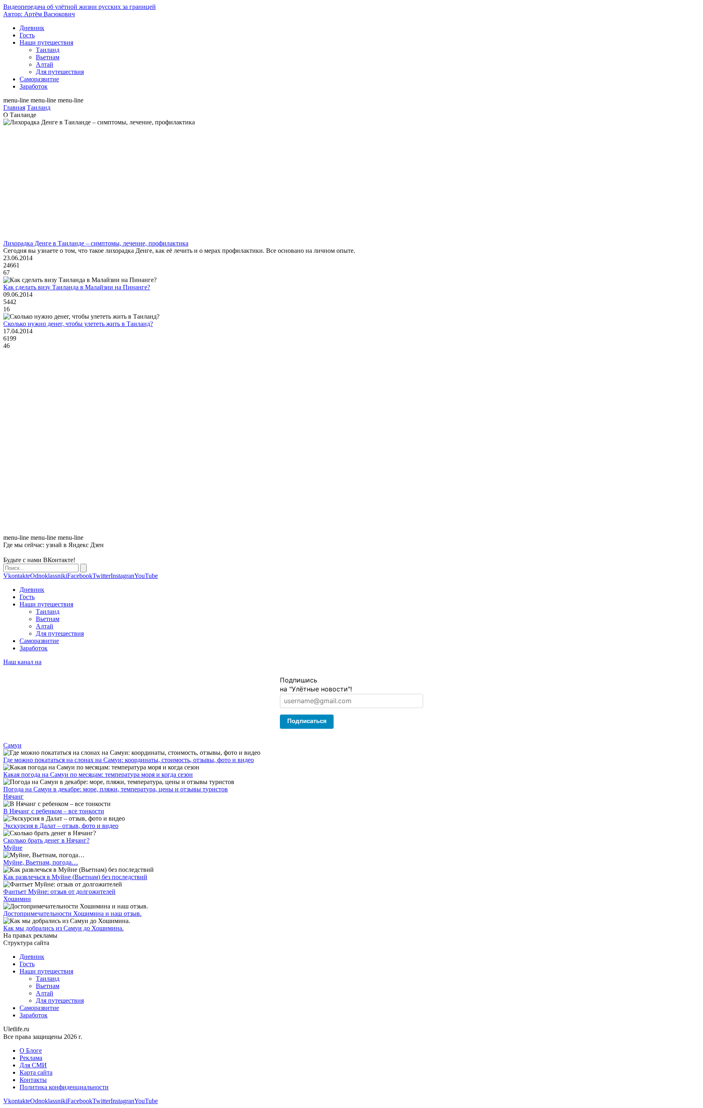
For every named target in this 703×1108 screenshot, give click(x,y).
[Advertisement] (247, 183)
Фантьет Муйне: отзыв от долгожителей (59, 891)
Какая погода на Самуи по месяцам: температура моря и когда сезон (98, 774)
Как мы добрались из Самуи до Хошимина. (63, 928)
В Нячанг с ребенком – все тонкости (53, 811)
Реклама (31, 1057)
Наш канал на (22, 661)
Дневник (32, 27)
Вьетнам (47, 57)
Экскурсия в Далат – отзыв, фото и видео (60, 825)
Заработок (34, 86)
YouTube (146, 575)
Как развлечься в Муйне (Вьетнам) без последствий (75, 876)
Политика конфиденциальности (64, 1087)
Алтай (44, 64)
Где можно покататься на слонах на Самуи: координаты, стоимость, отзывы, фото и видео (128, 759)
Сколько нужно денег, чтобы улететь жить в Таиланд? (78, 323)
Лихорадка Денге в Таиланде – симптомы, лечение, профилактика (95, 243)
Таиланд (47, 49)
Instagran (122, 575)
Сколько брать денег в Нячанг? (46, 840)
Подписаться (307, 720)
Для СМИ (33, 1065)
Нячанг (13, 796)
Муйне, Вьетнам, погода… (40, 862)
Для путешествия (60, 71)
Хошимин (17, 898)
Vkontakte (16, 575)
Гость (27, 35)
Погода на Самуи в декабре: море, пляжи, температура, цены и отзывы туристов (115, 789)
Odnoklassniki (48, 575)
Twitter (101, 575)
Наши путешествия (46, 42)
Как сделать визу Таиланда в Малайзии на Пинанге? (76, 287)
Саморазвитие (39, 79)
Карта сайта (36, 1072)
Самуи (12, 745)
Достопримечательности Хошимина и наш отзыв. (72, 913)
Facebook (79, 575)
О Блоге (31, 1050)
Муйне (12, 847)
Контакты (33, 1079)
